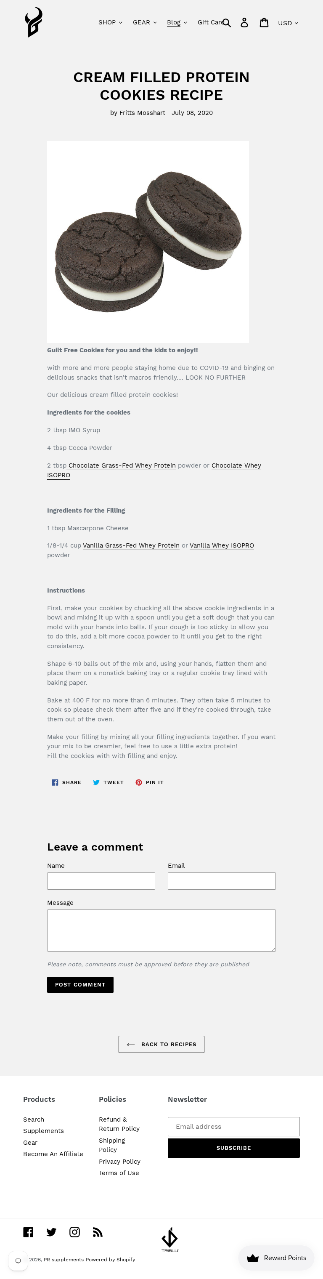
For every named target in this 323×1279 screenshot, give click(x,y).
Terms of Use (119, 1173)
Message (60, 903)
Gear (30, 1142)
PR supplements (64, 1260)
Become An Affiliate (53, 1154)
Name (56, 866)
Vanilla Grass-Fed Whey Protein (131, 545)
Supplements (43, 1131)
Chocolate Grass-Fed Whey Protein (121, 465)
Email (176, 866)
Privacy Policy (119, 1161)
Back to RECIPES (168, 1044)
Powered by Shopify (110, 1260)
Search (33, 1119)
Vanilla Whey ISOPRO (222, 545)
